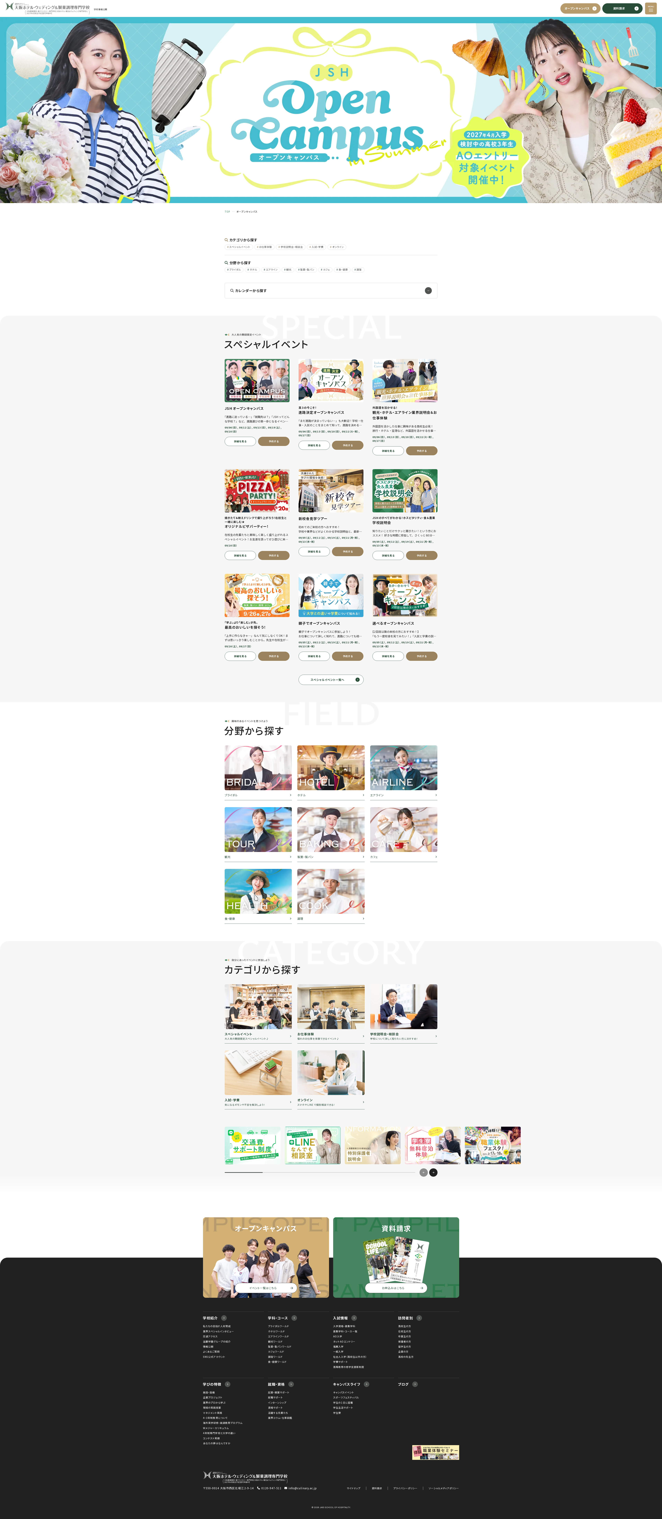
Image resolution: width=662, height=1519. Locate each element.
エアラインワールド (278, 1336)
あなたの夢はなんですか (217, 1443)
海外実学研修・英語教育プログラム (223, 1423)
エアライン (272, 269)
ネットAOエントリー (344, 1341)
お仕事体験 (265, 247)
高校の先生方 (406, 1356)
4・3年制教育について (215, 1418)
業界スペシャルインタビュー (218, 1331)
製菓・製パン (307, 269)
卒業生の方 (404, 1336)
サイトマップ (354, 1488)
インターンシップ (277, 1402)
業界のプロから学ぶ (214, 1402)
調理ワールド (275, 1356)
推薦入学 (338, 1346)
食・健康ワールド (277, 1361)
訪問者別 (405, 1317)
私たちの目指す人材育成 (217, 1326)
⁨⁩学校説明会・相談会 (292, 247)
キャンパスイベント (343, 1392)
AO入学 (337, 1336)
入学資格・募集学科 (344, 1326)
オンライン (338, 247)
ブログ (403, 1384)
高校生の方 (404, 1326)
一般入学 (338, 1351)
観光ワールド (275, 1341)
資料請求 (377, 1488)
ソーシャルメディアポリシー (444, 1488)
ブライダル (235, 269)
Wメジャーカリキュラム (216, 1428)
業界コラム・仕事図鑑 (280, 1418)
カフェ (326, 269)
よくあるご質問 (211, 1351)
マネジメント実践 (212, 1413)
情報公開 (208, 1346)
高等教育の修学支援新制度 (348, 1367)
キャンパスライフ (346, 1384)
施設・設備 (209, 1392)
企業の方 (403, 1351)
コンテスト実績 (211, 1438)
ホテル (253, 269)
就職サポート (275, 1397)
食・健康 (343, 269)
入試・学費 (317, 247)
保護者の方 (404, 1341)
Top (227, 211)
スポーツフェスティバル (346, 1397)
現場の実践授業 (212, 1407)
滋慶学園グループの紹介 (217, 1341)
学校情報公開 (100, 9)
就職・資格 (276, 1384)
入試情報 (340, 1317)
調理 (359, 269)
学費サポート (340, 1361)
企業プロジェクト (212, 1397)
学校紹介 (210, 1317)
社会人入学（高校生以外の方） (350, 1356)
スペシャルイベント (239, 247)
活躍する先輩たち (278, 1413)
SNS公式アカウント (214, 1356)
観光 (288, 269)
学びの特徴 (212, 1384)
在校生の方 (404, 1331)
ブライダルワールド (278, 1326)
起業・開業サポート (278, 1392)
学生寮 (337, 1413)
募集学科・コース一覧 (345, 1331)
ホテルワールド (276, 1331)
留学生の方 (404, 1346)
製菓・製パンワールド (280, 1346)
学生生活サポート (343, 1407)
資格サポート (275, 1407)
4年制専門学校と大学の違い (219, 1433)
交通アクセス (210, 1336)
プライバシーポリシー (405, 1488)
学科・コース (278, 1317)
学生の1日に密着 (343, 1402)
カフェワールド (276, 1351)
